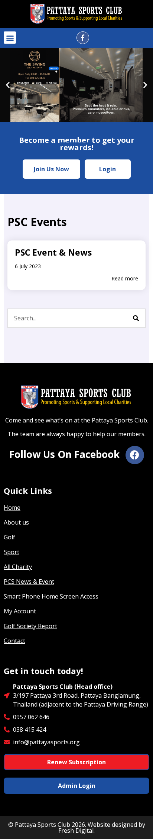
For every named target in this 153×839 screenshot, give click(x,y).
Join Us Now (51, 169)
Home (12, 507)
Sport (11, 552)
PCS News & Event (29, 581)
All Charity (18, 567)
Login (107, 169)
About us (16, 522)
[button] (10, 37)
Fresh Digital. (76, 830)
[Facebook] (135, 455)
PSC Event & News (53, 252)
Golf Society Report (30, 626)
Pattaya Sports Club (42, 825)
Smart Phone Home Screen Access (51, 596)
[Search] (136, 318)
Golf (9, 537)
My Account (20, 611)
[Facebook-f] (82, 37)
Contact (14, 641)
